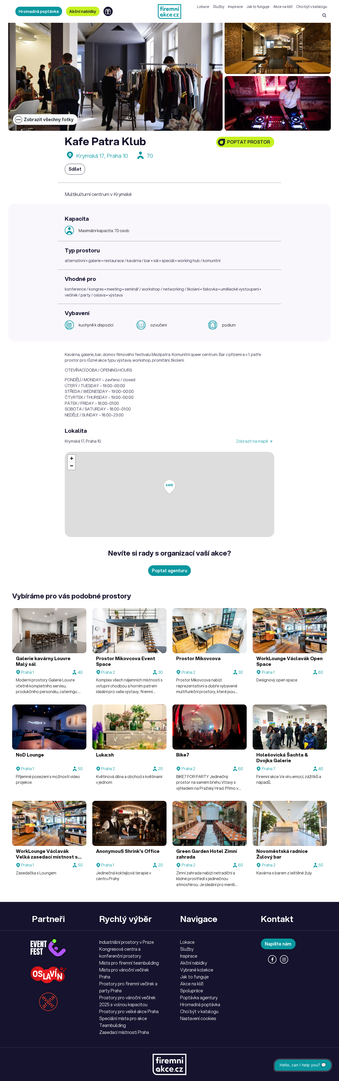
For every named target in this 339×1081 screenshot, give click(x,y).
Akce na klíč (283, 6)
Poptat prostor (248, 142)
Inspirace (235, 6)
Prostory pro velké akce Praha (129, 1011)
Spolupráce (191, 990)
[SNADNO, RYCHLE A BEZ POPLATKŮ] (169, 11)
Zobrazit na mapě (252, 441)
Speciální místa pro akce (123, 1018)
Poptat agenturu (169, 570)
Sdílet (74, 169)
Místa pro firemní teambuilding (129, 963)
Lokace (203, 6)
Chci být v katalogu (311, 6)
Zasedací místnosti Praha (124, 1032)
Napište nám (278, 944)
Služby (218, 6)
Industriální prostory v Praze (126, 942)
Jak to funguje (258, 6)
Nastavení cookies (198, 1018)
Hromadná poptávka (39, 11)
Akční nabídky (82, 11)
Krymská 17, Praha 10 (102, 156)
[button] (169, 487)
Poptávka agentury (199, 997)
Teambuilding (112, 1025)
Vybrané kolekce (196, 970)
